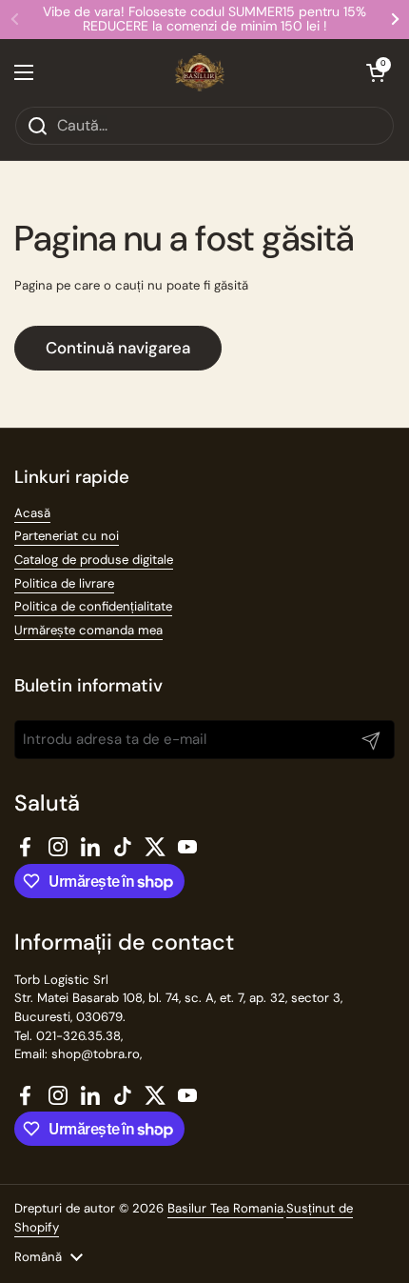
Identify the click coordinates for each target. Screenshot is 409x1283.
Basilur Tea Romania (225, 1208)
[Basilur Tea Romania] (200, 72)
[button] (376, 72)
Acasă (32, 513)
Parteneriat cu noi (66, 536)
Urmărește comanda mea (88, 630)
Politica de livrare (64, 583)
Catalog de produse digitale (93, 559)
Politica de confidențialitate (93, 606)
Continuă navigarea (118, 347)
